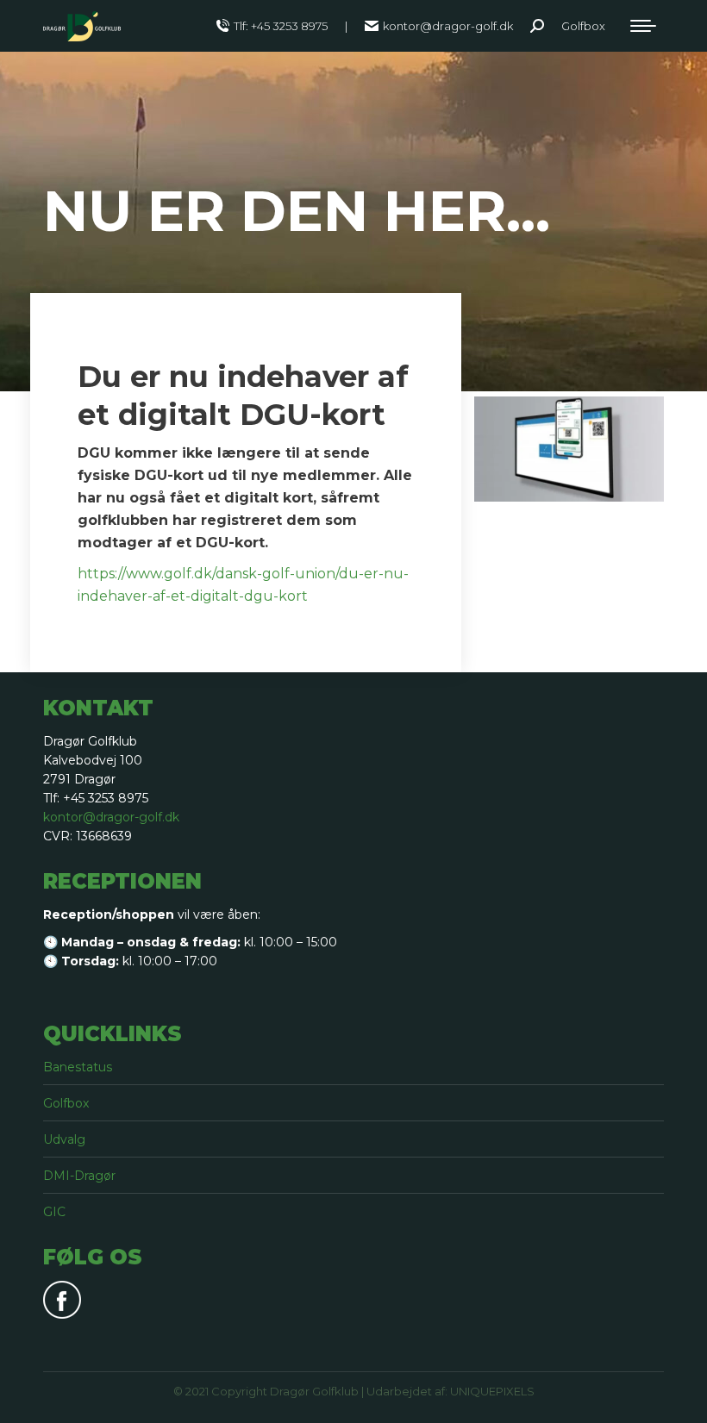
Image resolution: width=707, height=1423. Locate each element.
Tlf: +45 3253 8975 (281, 26)
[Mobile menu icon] (643, 25)
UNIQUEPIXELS (492, 1391)
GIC (54, 1212)
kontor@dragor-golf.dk (448, 26)
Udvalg (64, 1139)
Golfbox (66, 1103)
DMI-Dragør (79, 1175)
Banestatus (77, 1067)
